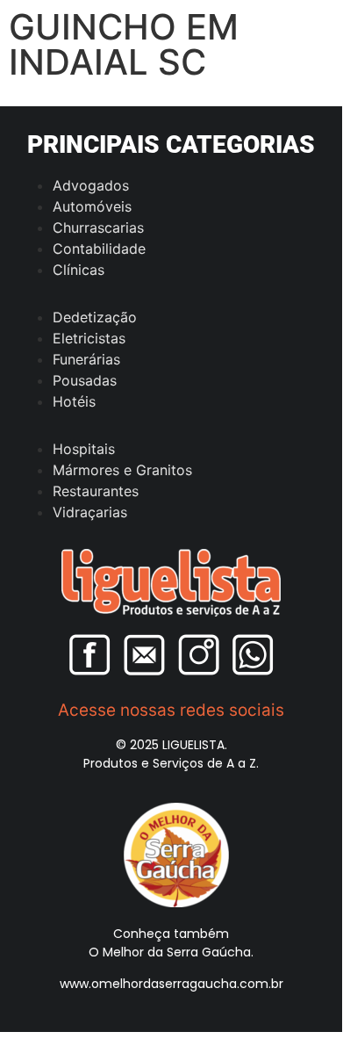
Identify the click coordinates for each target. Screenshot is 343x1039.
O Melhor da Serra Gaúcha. (171, 952)
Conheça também (171, 933)
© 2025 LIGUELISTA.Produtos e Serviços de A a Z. (171, 754)
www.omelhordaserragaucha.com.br (171, 983)
